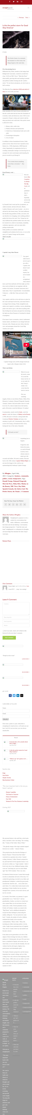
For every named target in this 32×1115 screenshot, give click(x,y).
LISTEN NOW (25, 659)
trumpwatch (17, 478)
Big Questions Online (8, 780)
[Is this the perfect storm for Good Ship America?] (6, 750)
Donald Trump (7, 481)
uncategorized (26, 1011)
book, (20, 412)
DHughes (8, 473)
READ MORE (25, 672)
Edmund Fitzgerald (19, 481)
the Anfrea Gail (19, 489)
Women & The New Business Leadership (17, 801)
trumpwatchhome (26, 1007)
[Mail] (21, 695)
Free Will (8, 799)
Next (26, 17)
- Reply (27, 586)
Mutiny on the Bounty (24, 414)
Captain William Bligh (22, 461)
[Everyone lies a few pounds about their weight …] (6, 742)
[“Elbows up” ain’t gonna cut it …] (6, 759)
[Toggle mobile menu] (28, 8)
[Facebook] (10, 695)
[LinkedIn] (17, 695)
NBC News (14, 486)
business (17, 476)
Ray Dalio (22, 486)
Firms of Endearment (11, 796)
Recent (16, 737)
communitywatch (26, 991)
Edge (4, 773)
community (24, 476)
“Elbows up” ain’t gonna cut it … (18, 758)
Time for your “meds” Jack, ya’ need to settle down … (15, 1033)
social (10, 478)
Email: (4, 713)
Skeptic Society (7, 777)
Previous (21, 17)
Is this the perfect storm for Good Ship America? (18, 751)
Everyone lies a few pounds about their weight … (18, 742)
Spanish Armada (8, 489)
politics (5, 478)
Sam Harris (6, 775)
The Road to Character (12, 794)
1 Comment (25, 491)
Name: (4, 708)
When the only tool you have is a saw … (16, 1049)
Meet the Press (7, 484)
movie (4, 414)
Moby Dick (16, 484)
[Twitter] (14, 695)
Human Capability (11, 792)
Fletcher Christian (14, 419)
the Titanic (16, 491)
